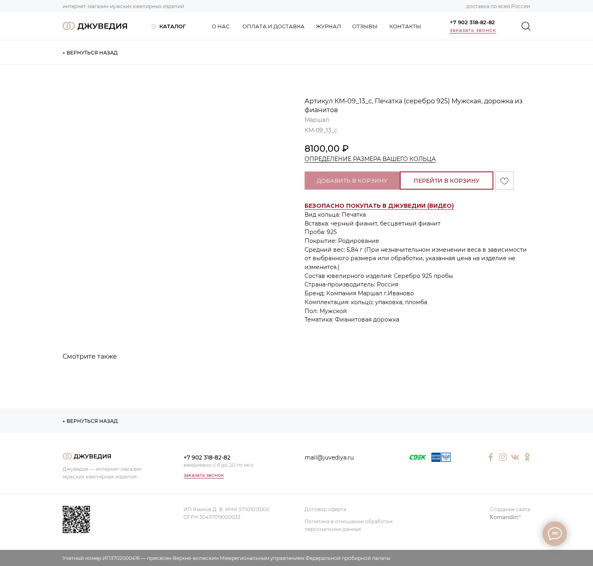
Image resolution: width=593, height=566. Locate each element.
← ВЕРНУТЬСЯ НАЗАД (90, 53)
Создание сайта (510, 509)
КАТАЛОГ (172, 26)
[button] (379, 206)
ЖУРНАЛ (328, 26)
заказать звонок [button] (473, 30)
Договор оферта (325, 509)
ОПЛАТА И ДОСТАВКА (273, 26)
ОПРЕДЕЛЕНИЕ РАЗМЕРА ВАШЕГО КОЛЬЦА (370, 159)
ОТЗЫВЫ (365, 26)
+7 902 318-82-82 (472, 22)
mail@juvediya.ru (329, 457)
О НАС (221, 26)
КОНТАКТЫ (405, 26)
